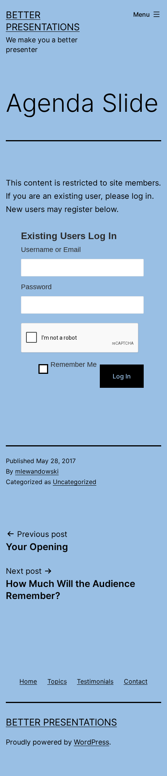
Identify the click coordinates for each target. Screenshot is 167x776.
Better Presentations (61, 722)
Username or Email (51, 249)
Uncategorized (74, 482)
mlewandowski (37, 471)
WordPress (91, 742)
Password (36, 287)
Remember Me (73, 364)
